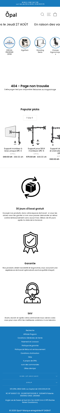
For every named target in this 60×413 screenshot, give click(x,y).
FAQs (30, 357)
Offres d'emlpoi (30, 368)
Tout (29, 118)
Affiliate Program (30, 334)
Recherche (30, 330)
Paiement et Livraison (30, 342)
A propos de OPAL (30, 361)
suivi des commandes (30, 364)
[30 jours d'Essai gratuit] (30, 189)
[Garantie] (30, 244)
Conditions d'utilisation (30, 353)
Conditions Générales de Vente (30, 338)
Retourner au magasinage (44, 89)
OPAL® (29, 382)
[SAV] (30, 294)
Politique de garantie (30, 345)
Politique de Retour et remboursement (30, 349)
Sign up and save (29, 376)
